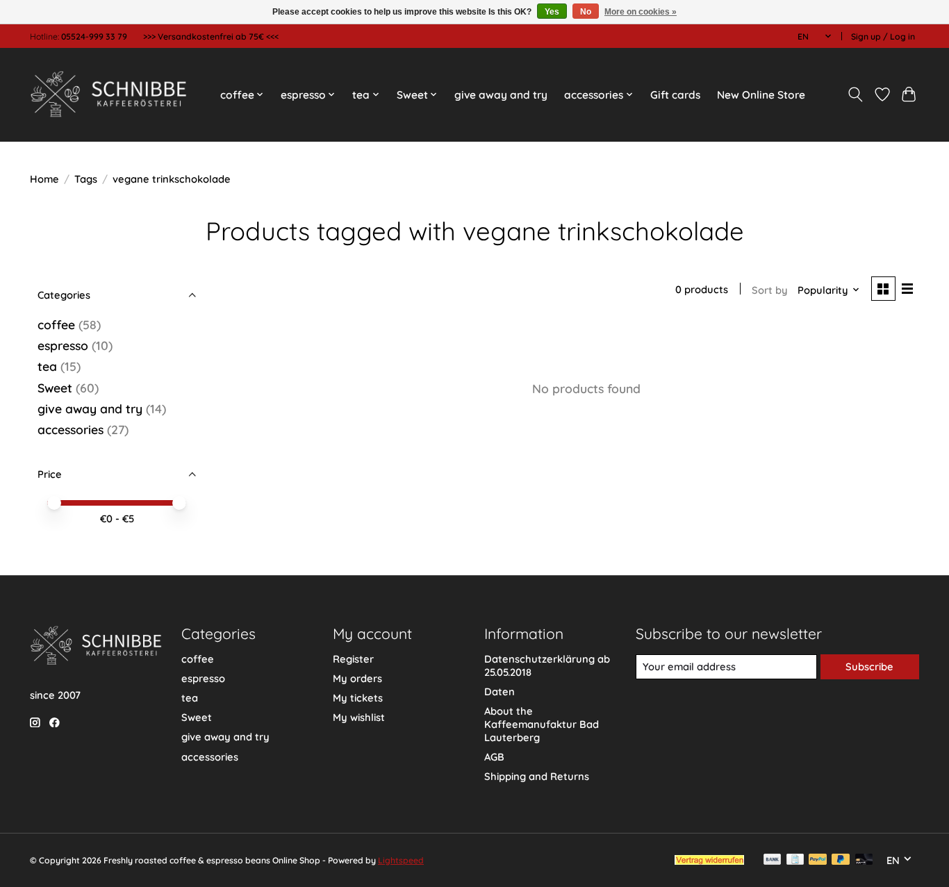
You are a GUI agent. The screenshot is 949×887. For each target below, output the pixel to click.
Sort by (770, 290)
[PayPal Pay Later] (841, 860)
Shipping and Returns (536, 776)
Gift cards (675, 94)
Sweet (55, 387)
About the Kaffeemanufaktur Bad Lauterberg (541, 724)
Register (353, 658)
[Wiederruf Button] (709, 860)
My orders (357, 678)
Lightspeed (401, 860)
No (585, 12)
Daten (499, 691)
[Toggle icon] (855, 94)
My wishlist (359, 717)
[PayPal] (818, 860)
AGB (494, 756)
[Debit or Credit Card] (864, 860)
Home (44, 178)
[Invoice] (795, 860)
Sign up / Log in (883, 36)
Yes (552, 12)
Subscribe (869, 666)
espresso (63, 345)
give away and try (500, 94)
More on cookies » (640, 12)
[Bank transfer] (773, 860)
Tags (85, 178)
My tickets (358, 697)
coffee (56, 324)
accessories (71, 429)
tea (47, 366)
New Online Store (761, 94)
